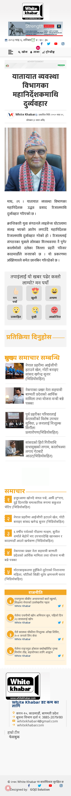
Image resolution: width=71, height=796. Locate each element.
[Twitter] (48, 43)
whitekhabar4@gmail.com (37, 721)
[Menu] (11, 51)
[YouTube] (56, 43)
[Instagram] (63, 43)
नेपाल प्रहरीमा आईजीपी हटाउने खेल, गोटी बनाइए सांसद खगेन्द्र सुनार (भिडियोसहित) (39, 519)
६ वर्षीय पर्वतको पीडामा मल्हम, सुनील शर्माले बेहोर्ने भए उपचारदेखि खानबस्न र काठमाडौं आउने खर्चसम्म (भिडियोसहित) (33, 536)
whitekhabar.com (30, 725)
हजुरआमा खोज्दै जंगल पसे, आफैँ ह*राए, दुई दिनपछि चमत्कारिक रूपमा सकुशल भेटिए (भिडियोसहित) (34, 502)
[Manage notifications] (8, 788)
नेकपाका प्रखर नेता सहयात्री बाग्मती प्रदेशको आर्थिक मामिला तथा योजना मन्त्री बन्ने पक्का (34, 555)
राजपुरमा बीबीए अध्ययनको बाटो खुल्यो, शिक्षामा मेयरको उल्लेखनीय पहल (36, 600)
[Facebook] (41, 43)
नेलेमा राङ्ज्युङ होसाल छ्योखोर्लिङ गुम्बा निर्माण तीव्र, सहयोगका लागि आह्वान (36, 650)
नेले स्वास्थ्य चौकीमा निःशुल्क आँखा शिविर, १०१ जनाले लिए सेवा (37, 634)
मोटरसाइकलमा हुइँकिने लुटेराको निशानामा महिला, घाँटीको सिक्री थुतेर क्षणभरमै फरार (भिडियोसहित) (35, 574)
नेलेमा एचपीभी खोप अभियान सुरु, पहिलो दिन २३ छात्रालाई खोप (39, 617)
